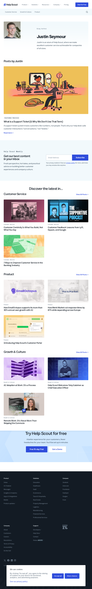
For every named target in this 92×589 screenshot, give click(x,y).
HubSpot (65, 493)
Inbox (6, 482)
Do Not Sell (7, 551)
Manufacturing (38, 510)
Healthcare (36, 486)
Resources (45, 5)
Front (64, 500)
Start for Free (82, 5)
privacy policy (70, 163)
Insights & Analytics (10, 493)
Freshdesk (66, 489)
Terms (6, 544)
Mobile (6, 500)
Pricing (66, 5)
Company (56, 5)
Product (24, 5)
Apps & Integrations (10, 496)
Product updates (9, 503)
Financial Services (39, 514)
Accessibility (8, 547)
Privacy (11, 544)
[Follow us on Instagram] (15, 560)
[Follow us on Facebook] (8, 560)
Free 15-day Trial (37, 449)
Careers (6, 537)
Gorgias (65, 496)
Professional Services (40, 517)
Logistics (36, 507)
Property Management (40, 503)
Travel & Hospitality (39, 496)
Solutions (35, 5)
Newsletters (8, 540)
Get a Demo (57, 449)
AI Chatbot (7, 486)
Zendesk (65, 482)
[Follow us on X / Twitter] (5, 560)
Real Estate (37, 500)
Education (36, 482)
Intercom (66, 486)
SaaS (34, 489)
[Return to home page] (11, 5)
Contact (35, 537)
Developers (37, 530)
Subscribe (80, 157)
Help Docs (36, 533)
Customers (7, 533)
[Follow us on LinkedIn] (12, 560)
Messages (7, 489)
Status (38, 540)
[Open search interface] (87, 12)
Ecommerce (37, 493)
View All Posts (81, 194)
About (6, 530)
